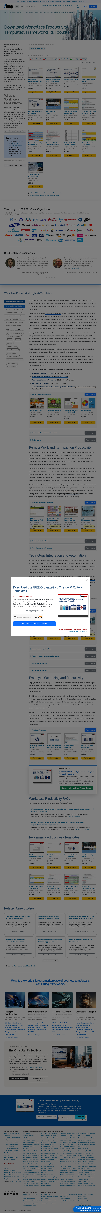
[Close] (87, 580)
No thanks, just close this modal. (78, 631)
